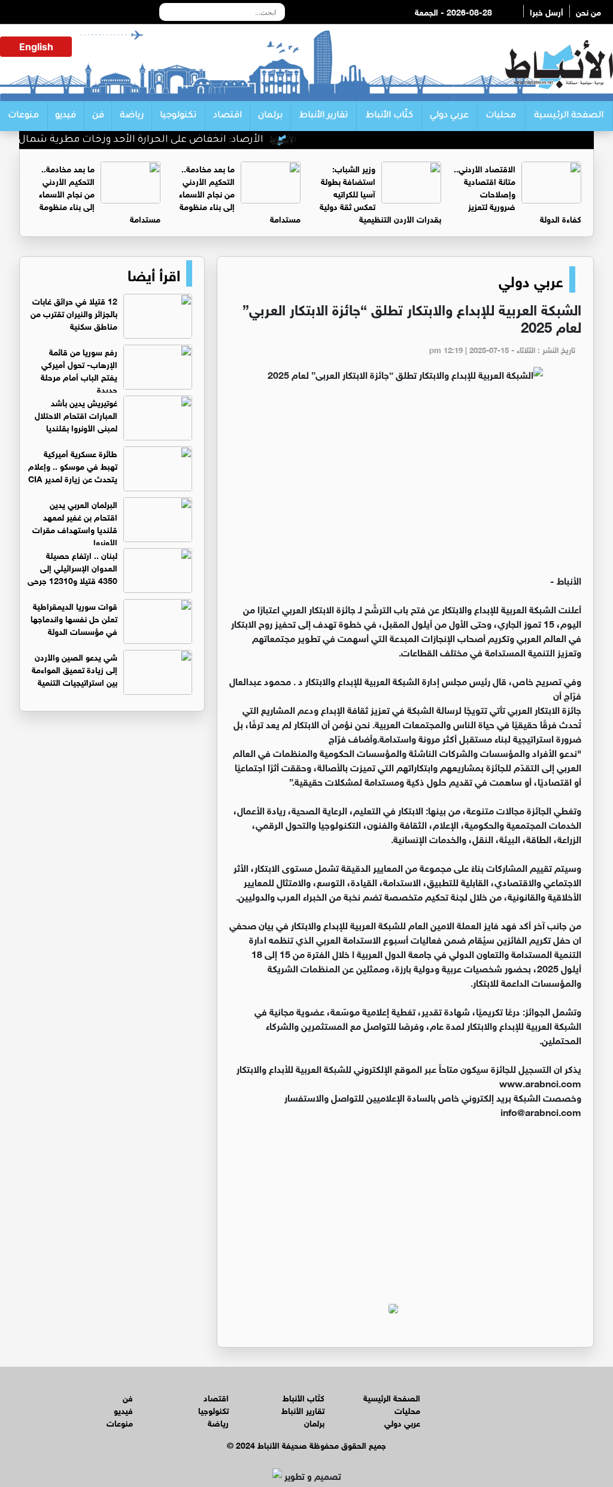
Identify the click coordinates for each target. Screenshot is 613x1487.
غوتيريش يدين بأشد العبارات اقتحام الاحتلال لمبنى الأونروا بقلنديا (76, 414)
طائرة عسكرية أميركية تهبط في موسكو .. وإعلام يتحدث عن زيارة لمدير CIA (72, 465)
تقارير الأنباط (323, 116)
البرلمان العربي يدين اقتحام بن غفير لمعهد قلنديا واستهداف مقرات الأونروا (74, 522)
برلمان (270, 116)
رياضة (132, 116)
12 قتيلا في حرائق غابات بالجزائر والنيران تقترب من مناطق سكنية (74, 313)
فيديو (65, 116)
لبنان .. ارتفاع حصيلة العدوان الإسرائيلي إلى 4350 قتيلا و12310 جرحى (72, 567)
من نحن (588, 11)
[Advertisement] (405, 483)
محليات (500, 116)
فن (98, 116)
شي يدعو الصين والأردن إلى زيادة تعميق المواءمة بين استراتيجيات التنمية (74, 669)
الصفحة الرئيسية (568, 116)
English (36, 47)
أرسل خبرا (546, 11)
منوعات (23, 116)
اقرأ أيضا (154, 273)
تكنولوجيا (178, 116)
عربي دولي (449, 116)
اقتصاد (227, 116)
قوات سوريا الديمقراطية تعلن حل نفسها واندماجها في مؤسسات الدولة (74, 618)
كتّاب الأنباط (389, 116)
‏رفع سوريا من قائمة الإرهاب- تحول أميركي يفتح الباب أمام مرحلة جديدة (79, 369)
